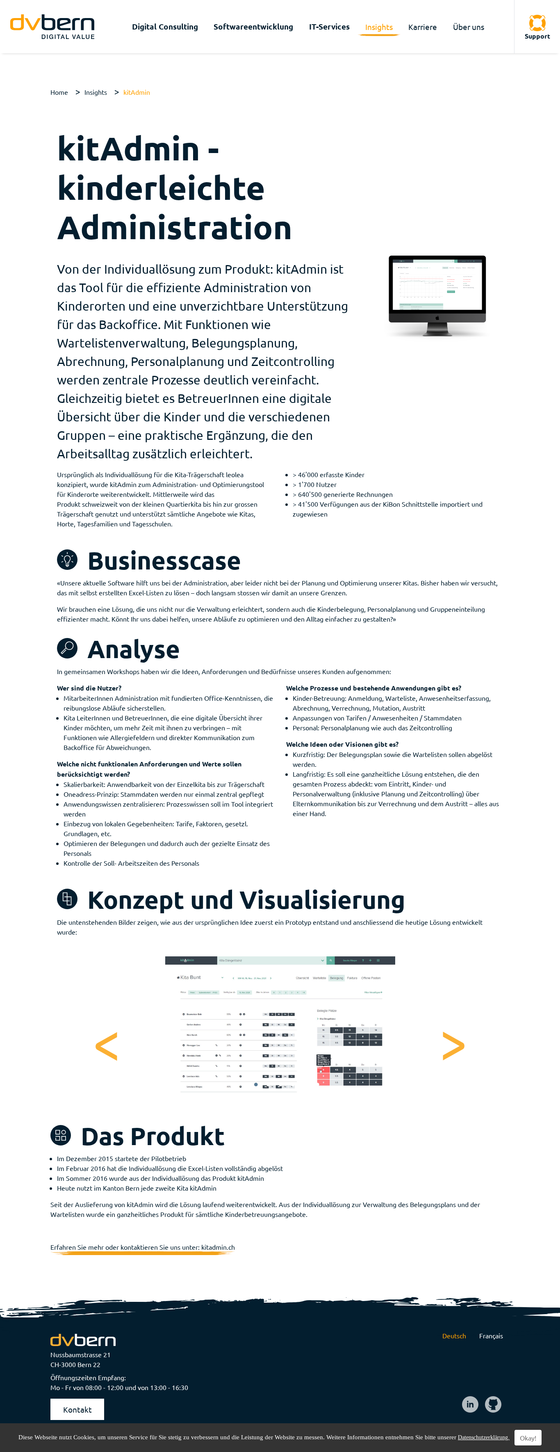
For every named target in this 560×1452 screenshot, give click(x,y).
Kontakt (77, 1409)
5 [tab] (305, 1085)
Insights (95, 92)
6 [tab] (317, 1085)
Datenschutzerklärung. (484, 1437)
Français (491, 1335)
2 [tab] (268, 1085)
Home (59, 92)
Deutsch (454, 1335)
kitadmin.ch (218, 1247)
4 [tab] (293, 1085)
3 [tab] (280, 1085)
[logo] (52, 26)
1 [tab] (256, 1085)
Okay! (528, 1438)
